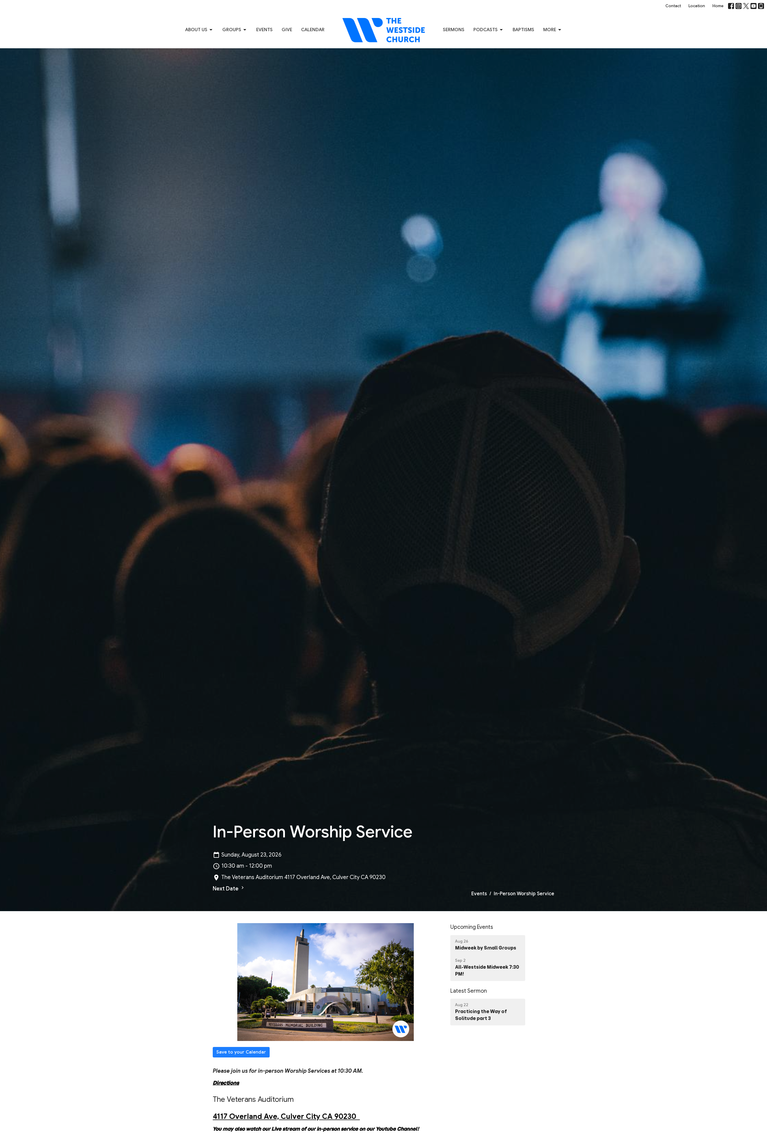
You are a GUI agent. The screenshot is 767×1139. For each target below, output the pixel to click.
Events (264, 29)
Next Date (226, 888)
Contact (673, 5)
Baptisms (523, 29)
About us (196, 29)
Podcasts (485, 29)
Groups (231, 29)
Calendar (312, 29)
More (549, 29)
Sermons (453, 29)
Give (287, 29)
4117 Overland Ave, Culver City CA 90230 (286, 1116)
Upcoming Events (471, 927)
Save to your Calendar (241, 1052)
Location (697, 5)
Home (718, 5)
